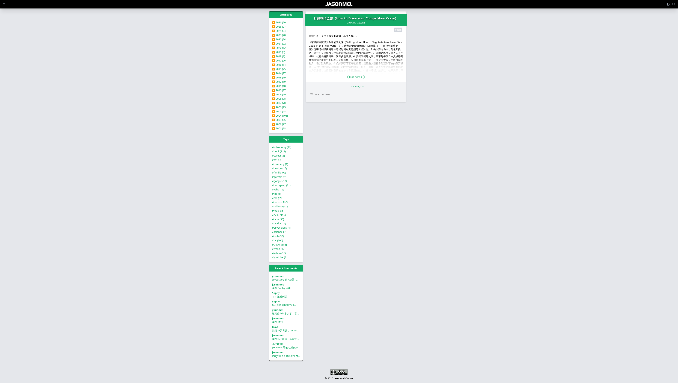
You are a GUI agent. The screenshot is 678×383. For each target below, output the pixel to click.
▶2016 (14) (279, 64)
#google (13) (279, 181)
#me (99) (277, 198)
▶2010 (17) (279, 90)
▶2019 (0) (278, 52)
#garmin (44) (279, 176)
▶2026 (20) (279, 22)
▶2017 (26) (279, 60)
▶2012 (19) (279, 81)
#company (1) (280, 164)
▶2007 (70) (279, 103)
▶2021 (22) (279, 43)
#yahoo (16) (279, 253)
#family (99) (279, 172)
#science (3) (279, 232)
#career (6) (278, 155)
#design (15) (279, 168)
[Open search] (674, 4)
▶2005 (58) (279, 111)
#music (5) (278, 210)
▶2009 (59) (279, 94)
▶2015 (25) (279, 69)
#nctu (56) (278, 219)
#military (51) (280, 206)
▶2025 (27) (279, 26)
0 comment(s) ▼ (356, 86)
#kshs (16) (278, 189)
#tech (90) (278, 236)
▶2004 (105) (280, 115)
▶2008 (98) (279, 98)
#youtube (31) (280, 257)
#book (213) (279, 151)
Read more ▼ (356, 76)
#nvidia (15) (279, 223)
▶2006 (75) (279, 107)
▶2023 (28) (279, 35)
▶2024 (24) (279, 31)
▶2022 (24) (279, 39)
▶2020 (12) (279, 47)
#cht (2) (276, 159)
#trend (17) (278, 249)
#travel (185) (279, 244)
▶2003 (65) (279, 120)
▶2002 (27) (279, 124)
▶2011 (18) (279, 86)
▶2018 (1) (278, 56)
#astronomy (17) (281, 147)
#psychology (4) (281, 227)
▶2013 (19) (279, 77)
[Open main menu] (4, 4)
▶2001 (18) (279, 128)
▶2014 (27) (279, 73)
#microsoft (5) (280, 202)
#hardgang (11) (281, 185)
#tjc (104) (277, 240)
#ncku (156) (279, 215)
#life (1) (276, 193)
